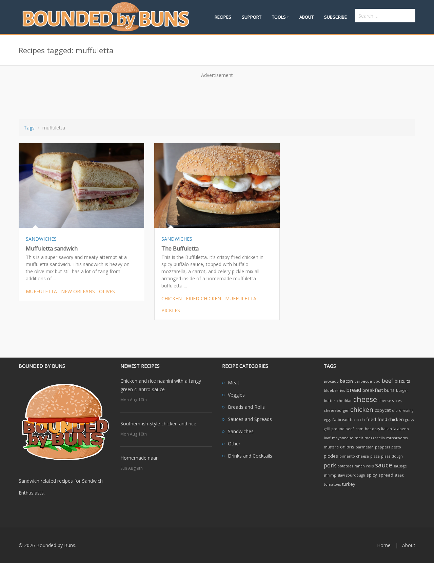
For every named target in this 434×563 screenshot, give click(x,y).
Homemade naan (139, 458)
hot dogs (372, 428)
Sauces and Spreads (250, 419)
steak (399, 475)
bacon (346, 381)
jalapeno (401, 428)
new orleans (78, 291)
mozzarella (374, 438)
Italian (386, 428)
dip (395, 410)
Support (251, 17)
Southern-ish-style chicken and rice (158, 423)
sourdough (355, 475)
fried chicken (203, 298)
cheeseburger (336, 410)
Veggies (236, 394)
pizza (375, 456)
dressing (406, 410)
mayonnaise (342, 438)
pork (330, 465)
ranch (359, 466)
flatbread (340, 419)
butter (329, 400)
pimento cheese (354, 456)
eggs (327, 419)
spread (385, 475)
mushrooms (397, 438)
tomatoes (332, 484)
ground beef (343, 428)
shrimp (330, 475)
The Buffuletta (180, 248)
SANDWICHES (41, 239)
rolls (370, 466)
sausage (400, 466)
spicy (372, 475)
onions (347, 447)
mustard (331, 447)
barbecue (363, 381)
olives (107, 291)
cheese (365, 399)
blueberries (334, 390)
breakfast (372, 390)
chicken (171, 298)
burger (402, 390)
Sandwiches (241, 431)
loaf (327, 438)
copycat (383, 410)
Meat (233, 382)
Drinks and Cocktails (250, 456)
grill (327, 428)
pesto (396, 447)
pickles (170, 310)
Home (384, 545)
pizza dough (392, 456)
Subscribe (335, 17)
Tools (279, 17)
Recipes (223, 17)
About (306, 17)
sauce (383, 465)
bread (353, 390)
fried (371, 419)
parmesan (365, 447)
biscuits (402, 381)
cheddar (344, 400)
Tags (29, 127)
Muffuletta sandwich (52, 248)
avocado (331, 381)
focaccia (357, 419)
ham (359, 428)
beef (387, 380)
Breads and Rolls (246, 407)
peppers (382, 447)
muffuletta (41, 291)
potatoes (345, 466)
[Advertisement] (217, 96)
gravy (409, 419)
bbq (376, 381)
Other (234, 443)
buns (389, 390)
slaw (341, 475)
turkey (348, 484)
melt (359, 438)
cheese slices (389, 400)
